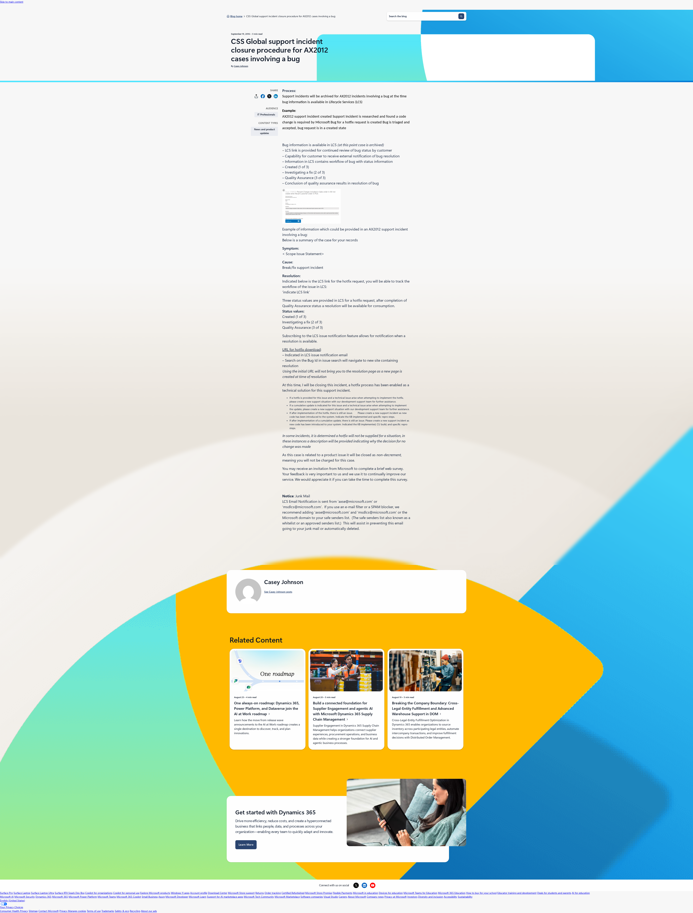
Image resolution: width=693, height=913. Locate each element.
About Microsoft (357, 896)
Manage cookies (77, 911)
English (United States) (12, 900)
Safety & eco (122, 911)
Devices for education (391, 893)
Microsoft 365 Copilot (129, 896)
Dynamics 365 (43, 896)
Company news (375, 896)
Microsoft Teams (107, 896)
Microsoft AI (7, 896)
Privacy (63, 911)
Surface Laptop (22, 893)
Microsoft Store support (241, 893)
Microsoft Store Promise (318, 893)
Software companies (311, 896)
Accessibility (450, 896)
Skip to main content (11, 1)
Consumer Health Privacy (14, 911)
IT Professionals (266, 114)
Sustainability (465, 896)
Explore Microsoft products (155, 893)
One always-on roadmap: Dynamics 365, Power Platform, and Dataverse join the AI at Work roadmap (266, 708)
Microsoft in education (365, 893)
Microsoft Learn (197, 896)
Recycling (135, 911)
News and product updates (264, 131)
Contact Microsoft (48, 911)
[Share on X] (269, 96)
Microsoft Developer (176, 896)
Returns (259, 893)
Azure (161, 896)
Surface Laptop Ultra (42, 893)
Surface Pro (6, 893)
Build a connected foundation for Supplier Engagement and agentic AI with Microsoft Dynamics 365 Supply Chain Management (343, 711)
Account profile (198, 893)
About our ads (149, 911)
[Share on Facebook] (263, 96)
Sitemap (33, 911)
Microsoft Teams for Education (420, 893)
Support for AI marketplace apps (225, 896)
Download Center (217, 893)
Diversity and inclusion (430, 896)
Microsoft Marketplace (287, 896)
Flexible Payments (342, 893)
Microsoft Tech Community (259, 896)
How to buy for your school (481, 893)
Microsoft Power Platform (83, 896)
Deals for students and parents (554, 893)
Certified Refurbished (293, 893)
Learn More (246, 844)
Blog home (236, 16)
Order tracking (273, 893)
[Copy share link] (256, 96)
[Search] (461, 16)
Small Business (150, 896)
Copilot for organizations (98, 893)
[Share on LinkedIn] (276, 96)
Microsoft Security (24, 896)
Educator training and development (517, 893)
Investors (412, 896)
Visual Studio (331, 896)
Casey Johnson (241, 66)
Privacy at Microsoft (395, 896)
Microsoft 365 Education (451, 893)
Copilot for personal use (126, 893)
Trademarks (107, 911)
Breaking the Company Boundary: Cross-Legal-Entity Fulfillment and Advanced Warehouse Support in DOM (425, 708)
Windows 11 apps (180, 893)
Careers (343, 896)
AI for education (581, 893)
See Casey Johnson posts (278, 591)
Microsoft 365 (60, 896)
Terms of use (94, 911)
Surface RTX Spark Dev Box (69, 893)
